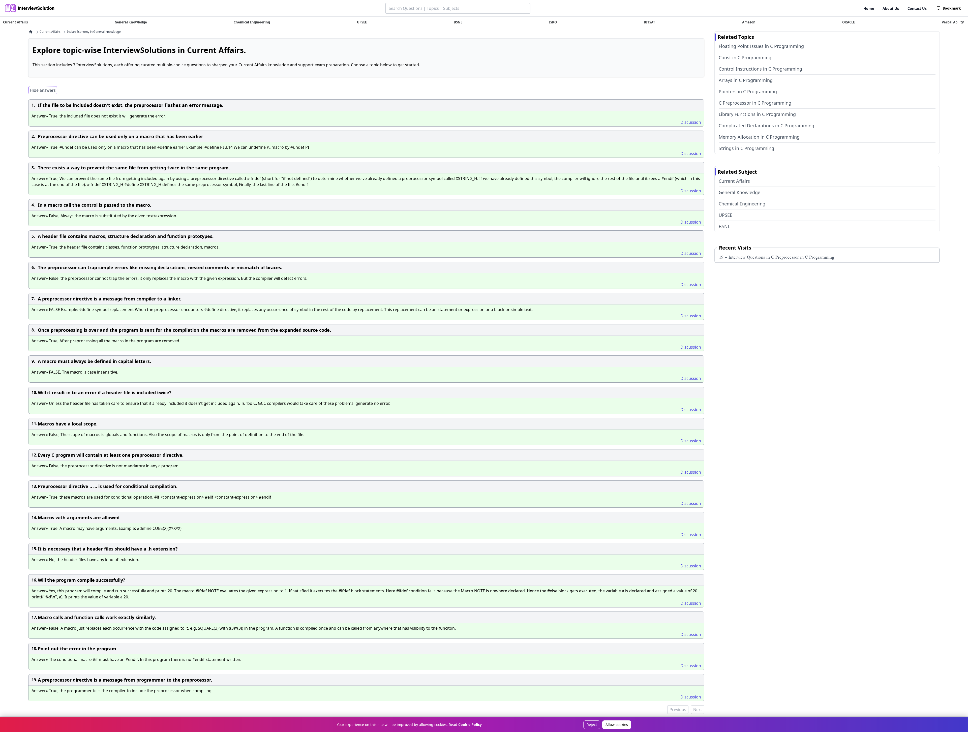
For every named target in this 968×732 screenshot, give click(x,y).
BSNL (724, 226)
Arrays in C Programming (746, 80)
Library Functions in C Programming (757, 114)
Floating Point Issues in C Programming (761, 46)
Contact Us (917, 8)
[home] (30, 32)
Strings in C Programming (746, 148)
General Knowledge (739, 192)
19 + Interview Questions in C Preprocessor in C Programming (776, 257)
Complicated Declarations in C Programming (766, 126)
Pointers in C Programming (748, 91)
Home (868, 8)
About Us (891, 8)
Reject (592, 724)
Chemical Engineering (742, 204)
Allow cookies (617, 724)
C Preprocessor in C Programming (755, 103)
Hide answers (43, 90)
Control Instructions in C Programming (760, 69)
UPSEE (725, 215)
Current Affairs (50, 32)
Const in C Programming (745, 57)
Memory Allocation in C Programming (759, 137)
